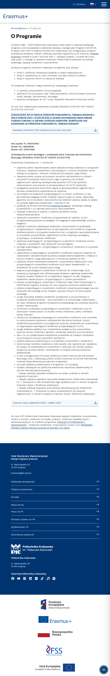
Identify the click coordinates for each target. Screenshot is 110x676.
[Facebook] (13, 578)
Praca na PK (17, 511)
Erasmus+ (15, 16)
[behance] (48, 578)
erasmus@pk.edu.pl (21, 473)
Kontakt (15, 497)
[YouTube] (18, 578)
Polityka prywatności (21, 489)
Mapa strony (17, 505)
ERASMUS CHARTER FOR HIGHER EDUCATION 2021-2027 (42, 130)
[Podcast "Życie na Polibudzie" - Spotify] (54, 578)
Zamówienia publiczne (22, 534)
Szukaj (80, 4)
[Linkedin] (30, 578)
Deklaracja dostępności (23, 481)
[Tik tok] (42, 578)
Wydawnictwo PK (20, 527)
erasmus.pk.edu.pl (60, 206)
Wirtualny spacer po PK (23, 519)
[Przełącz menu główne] (104, 4)
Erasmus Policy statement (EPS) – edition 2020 (37, 403)
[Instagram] (24, 578)
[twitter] (36, 578)
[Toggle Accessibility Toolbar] (104, 670)
